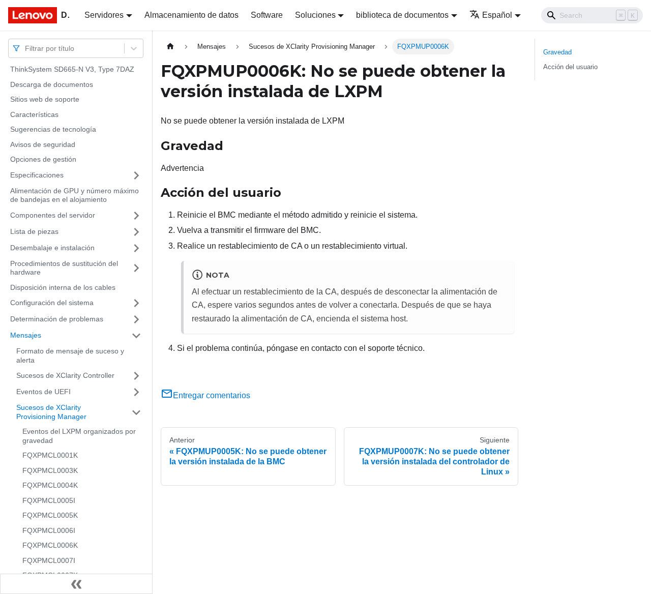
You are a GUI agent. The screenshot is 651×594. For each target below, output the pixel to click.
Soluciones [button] (315, 15)
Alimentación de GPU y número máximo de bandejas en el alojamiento (74, 195)
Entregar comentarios (211, 395)
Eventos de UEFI (43, 392)
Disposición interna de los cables (62, 287)
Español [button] (497, 15)
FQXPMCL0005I (48, 500)
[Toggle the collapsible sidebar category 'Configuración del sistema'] (136, 303)
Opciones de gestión (43, 159)
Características (34, 114)
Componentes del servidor (52, 215)
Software (267, 15)
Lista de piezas (34, 231)
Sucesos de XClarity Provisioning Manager (51, 412)
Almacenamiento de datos (191, 15)
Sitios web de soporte (44, 99)
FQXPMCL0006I (48, 530)
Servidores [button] (104, 15)
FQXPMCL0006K (50, 545)
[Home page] (170, 46)
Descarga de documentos (51, 84)
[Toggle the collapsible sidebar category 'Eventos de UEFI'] (136, 392)
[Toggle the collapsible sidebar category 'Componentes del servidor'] (136, 215)
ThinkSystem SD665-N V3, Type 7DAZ (72, 69)
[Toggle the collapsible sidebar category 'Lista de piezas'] (136, 232)
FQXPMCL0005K (50, 515)
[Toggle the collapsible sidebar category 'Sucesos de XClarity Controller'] (136, 376)
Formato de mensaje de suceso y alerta (70, 355)
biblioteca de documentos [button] (402, 15)
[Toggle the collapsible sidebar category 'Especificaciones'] (136, 175)
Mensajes (25, 335)
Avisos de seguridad (42, 144)
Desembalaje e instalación (52, 248)
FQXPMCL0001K (50, 455)
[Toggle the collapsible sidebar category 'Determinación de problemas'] (136, 319)
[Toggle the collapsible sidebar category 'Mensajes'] (136, 336)
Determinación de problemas (56, 319)
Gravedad (557, 52)
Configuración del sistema (52, 303)
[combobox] (26, 48)
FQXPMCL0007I (48, 560)
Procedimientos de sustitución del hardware (64, 268)
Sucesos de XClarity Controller (65, 375)
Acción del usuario (570, 67)
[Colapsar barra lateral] (76, 584)
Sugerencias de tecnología (53, 129)
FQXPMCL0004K (50, 485)
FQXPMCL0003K (50, 470)
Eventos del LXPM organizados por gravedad (79, 435)
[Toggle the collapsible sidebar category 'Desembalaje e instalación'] (136, 248)
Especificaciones (37, 175)
